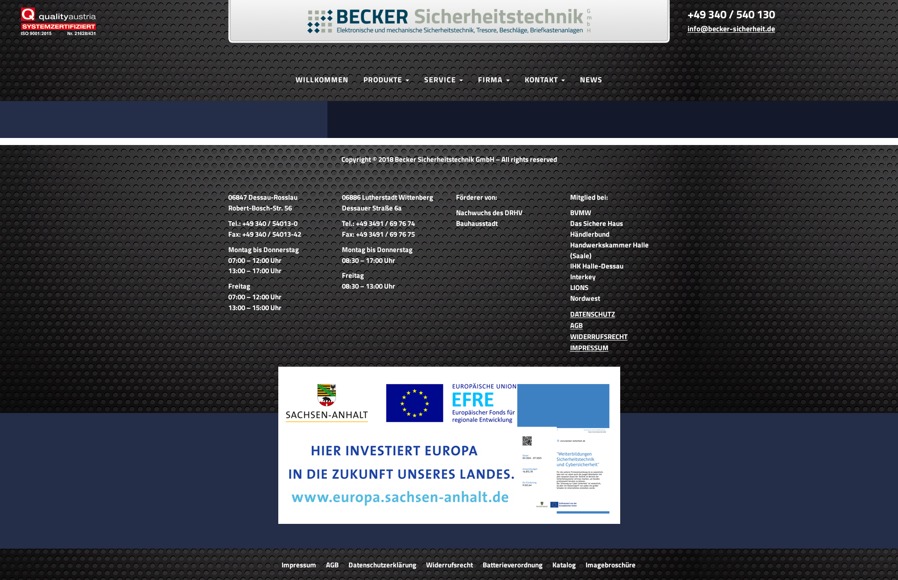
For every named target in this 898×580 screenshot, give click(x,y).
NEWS (591, 79)
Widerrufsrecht (449, 564)
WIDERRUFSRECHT (599, 336)
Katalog (564, 564)
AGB (576, 325)
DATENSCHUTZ (592, 314)
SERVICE (441, 79)
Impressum (299, 564)
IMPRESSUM (589, 347)
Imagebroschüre (611, 564)
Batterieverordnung (513, 564)
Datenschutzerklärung (382, 564)
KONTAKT (542, 79)
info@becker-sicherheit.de (731, 28)
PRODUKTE (384, 79)
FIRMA (491, 79)
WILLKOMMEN (322, 79)
